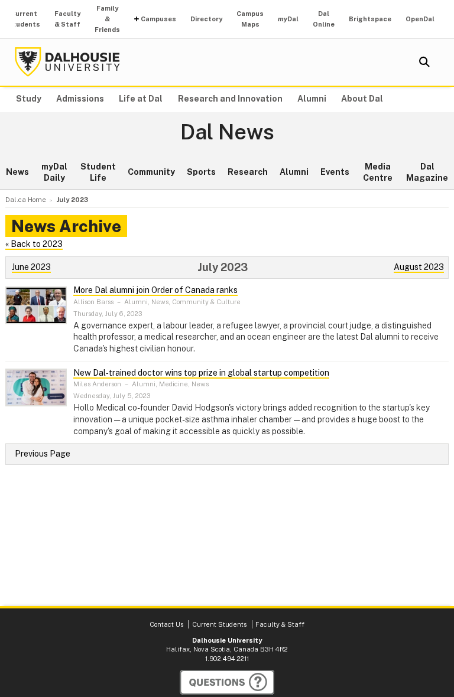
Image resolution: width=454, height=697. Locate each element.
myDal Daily (54, 172)
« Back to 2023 (34, 244)
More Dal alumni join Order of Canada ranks (155, 290)
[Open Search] (424, 62)
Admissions (80, 98)
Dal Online (324, 19)
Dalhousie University (67, 62)
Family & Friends (107, 19)
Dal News (227, 132)
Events (334, 172)
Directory (206, 18)
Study (28, 98)
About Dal (362, 98)
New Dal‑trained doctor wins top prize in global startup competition (201, 372)
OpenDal (420, 18)
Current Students (24, 19)
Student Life (98, 172)
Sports (201, 172)
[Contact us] (227, 682)
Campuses (158, 18)
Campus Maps (250, 19)
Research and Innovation (230, 98)
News (17, 172)
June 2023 (31, 267)
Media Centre (378, 172)
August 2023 (419, 267)
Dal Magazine (427, 172)
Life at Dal (141, 98)
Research (248, 172)
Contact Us (166, 624)
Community (151, 172)
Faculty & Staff (67, 19)
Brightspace (370, 18)
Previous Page (42, 453)
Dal (288, 18)
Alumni (311, 98)
